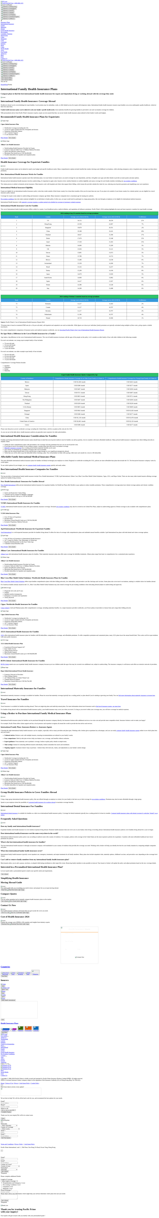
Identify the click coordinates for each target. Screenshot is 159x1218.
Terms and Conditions (7, 1144)
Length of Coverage (69, 933)
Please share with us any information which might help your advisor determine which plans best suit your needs (33, 1193)
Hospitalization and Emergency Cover (14, 1183)
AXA (2, 635)
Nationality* (4, 1168)
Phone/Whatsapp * (6, 1190)
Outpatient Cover (8, 1186)
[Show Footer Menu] (8, 1036)
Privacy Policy (19, 1144)
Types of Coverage (69, 941)
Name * (3, 1130)
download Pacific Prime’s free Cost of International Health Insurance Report (82, 330)
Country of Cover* (6, 1164)
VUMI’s (3, 506)
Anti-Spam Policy (29, 1144)
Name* (3, 1157)
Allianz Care (4, 554)
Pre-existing (12, 1185)
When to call (4, 1108)
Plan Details (4, 138)
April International (6, 532)
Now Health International (8, 485)
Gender (78, 949)
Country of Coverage (7, 1127)
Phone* (3, 1105)
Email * (3, 1134)
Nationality (4, 1124)
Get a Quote (12, 138)
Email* (3, 1101)
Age (66, 949)
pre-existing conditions (62, 506)
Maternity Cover (8, 1188)
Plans (6, 84)
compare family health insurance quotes (39, 465)
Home (2, 84)
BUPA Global (5, 664)
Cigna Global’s (5, 608)
